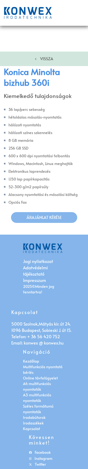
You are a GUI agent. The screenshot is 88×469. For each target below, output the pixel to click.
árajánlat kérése (44, 217)
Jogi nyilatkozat (38, 261)
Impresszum (34, 280)
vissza (46, 58)
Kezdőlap (31, 361)
